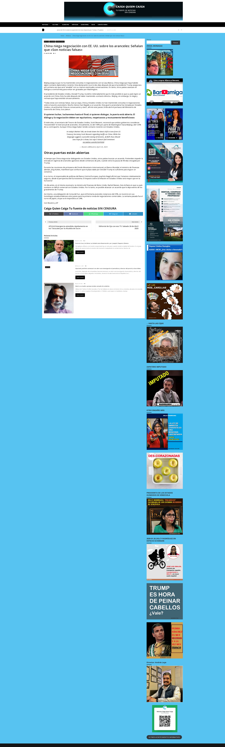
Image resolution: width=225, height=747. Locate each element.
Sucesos (53, 284)
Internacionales (60, 41)
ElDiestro (65, 24)
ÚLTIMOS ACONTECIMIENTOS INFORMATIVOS (164, 737)
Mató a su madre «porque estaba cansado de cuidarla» (92, 286)
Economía (52, 41)
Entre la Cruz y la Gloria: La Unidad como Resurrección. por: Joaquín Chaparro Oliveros (101, 243)
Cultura (55, 24)
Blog (93, 24)
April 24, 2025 (102, 147)
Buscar (149, 40)
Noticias (45, 24)
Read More (80, 252)
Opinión (53, 242)
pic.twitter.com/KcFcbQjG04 (93, 142)
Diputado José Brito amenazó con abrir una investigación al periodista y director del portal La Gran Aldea (108, 268)
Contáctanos (102, 24)
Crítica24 (75, 24)
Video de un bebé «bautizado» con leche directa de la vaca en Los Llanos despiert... (82, 30)
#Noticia (46, 41)
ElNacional (85, 24)
